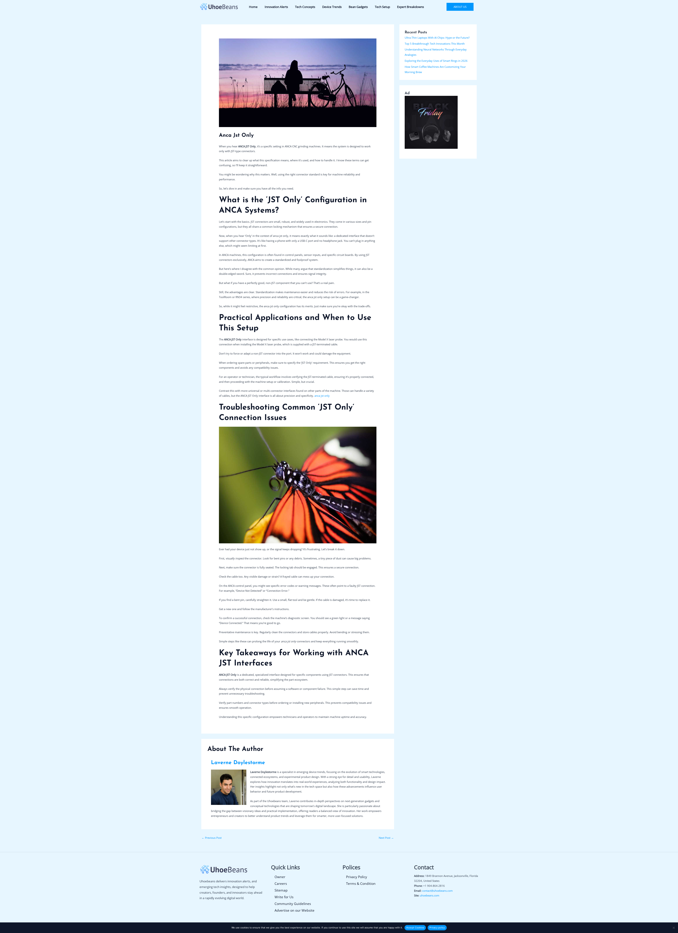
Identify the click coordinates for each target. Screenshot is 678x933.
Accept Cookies (415, 927)
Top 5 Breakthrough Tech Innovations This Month (435, 43)
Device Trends (332, 7)
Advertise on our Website (294, 910)
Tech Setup (382, 7)
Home (253, 7)
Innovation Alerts (276, 7)
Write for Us (284, 897)
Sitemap (281, 890)
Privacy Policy (356, 877)
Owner (280, 877)
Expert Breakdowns (410, 7)
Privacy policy (437, 927)
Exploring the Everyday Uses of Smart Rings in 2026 (436, 60)
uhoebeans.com (429, 895)
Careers (281, 883)
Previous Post (212, 837)
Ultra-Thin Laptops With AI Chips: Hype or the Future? (437, 37)
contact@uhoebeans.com (437, 890)
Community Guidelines (293, 903)
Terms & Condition (361, 883)
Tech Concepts (305, 7)
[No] (673, 927)
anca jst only (322, 395)
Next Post (386, 837)
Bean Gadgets (358, 7)
